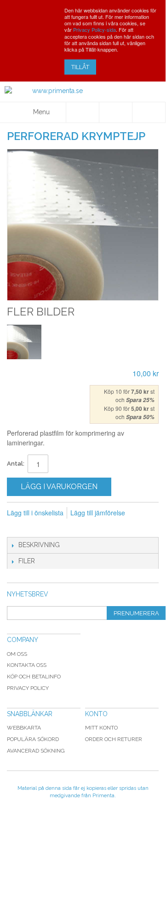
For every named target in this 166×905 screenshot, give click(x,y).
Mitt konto (101, 727)
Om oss (17, 654)
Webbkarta (24, 727)
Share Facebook (34, 528)
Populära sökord (33, 739)
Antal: (15, 463)
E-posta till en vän (16, 528)
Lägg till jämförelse (97, 512)
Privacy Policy (28, 688)
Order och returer (113, 739)
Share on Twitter (53, 528)
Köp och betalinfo (34, 676)
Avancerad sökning (36, 750)
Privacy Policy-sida (94, 29)
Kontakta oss (26, 665)
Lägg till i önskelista (35, 512)
